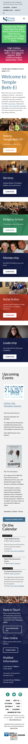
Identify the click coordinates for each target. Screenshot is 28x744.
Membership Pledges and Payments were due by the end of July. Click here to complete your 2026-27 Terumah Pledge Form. (14, 33)
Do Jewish (8, 703)
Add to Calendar (15, 541)
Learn (18, 703)
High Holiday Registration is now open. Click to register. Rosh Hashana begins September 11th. (14, 54)
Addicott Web (14, 728)
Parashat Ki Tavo (8, 675)
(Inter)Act (9, 706)
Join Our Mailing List (12, 629)
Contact (17, 10)
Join (7, 709)
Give (18, 706)
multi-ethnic (11, 104)
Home (8, 700)
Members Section (14, 712)
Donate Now (10, 650)
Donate (14, 7)
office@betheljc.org (15, 720)
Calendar (6, 7)
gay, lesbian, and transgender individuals (14, 106)
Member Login (8, 10)
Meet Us (16, 700)
